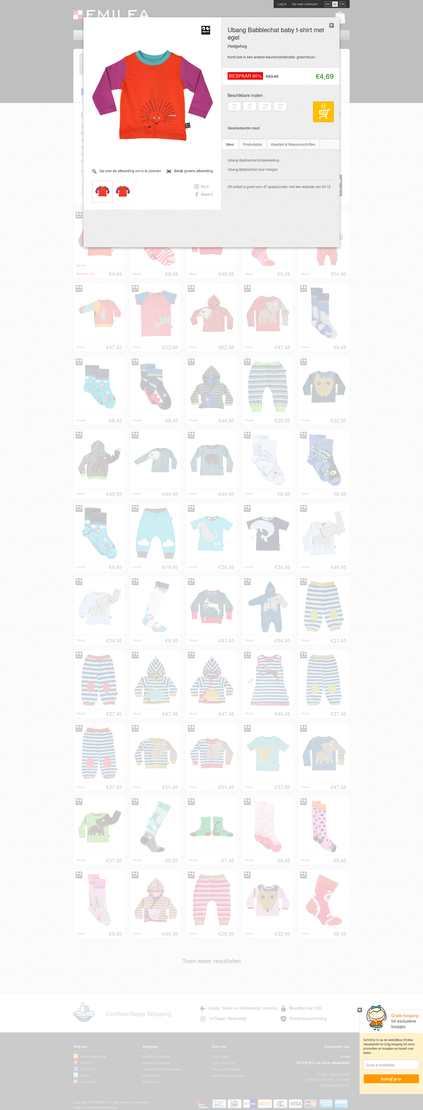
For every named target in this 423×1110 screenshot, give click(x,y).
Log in (282, 3)
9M (249, 106)
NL (335, 4)
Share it (207, 194)
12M (265, 106)
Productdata (252, 144)
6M (234, 106)
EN (327, 4)
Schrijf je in (391, 1079)
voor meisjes (253, 169)
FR (342, 4)
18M (280, 106)
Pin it (205, 186)
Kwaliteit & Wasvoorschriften (293, 144)
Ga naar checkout (304, 3)
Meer (230, 144)
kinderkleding (253, 160)
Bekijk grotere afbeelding (193, 170)
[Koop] (323, 111)
